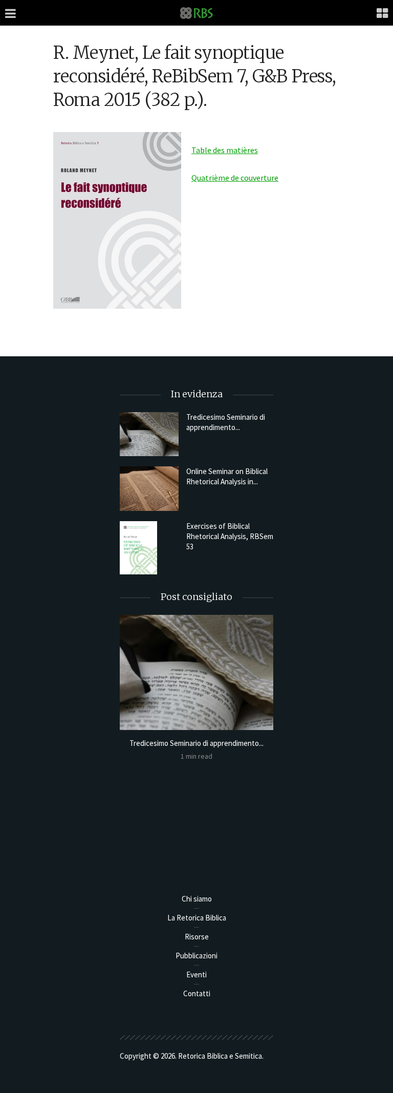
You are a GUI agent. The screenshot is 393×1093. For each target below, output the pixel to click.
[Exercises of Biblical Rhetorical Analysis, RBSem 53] (149, 548)
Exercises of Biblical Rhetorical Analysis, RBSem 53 (229, 536)
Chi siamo (197, 899)
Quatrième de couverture (234, 178)
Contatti (196, 993)
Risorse (197, 936)
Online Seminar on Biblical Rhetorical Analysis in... (227, 476)
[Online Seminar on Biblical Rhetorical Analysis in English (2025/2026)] (149, 488)
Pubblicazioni (196, 955)
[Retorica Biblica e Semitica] (196, 12)
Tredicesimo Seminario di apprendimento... (225, 422)
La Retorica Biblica (196, 918)
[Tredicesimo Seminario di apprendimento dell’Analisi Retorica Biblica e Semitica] (149, 434)
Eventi (196, 974)
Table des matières (224, 150)
